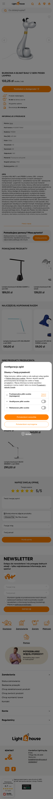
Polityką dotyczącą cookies (15, 378)
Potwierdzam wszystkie (26, 417)
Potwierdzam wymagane (26, 424)
